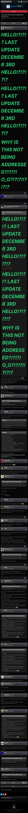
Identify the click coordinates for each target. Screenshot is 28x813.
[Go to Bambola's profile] (2, 520)
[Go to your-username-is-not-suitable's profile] (2, 207)
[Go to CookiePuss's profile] (2, 769)
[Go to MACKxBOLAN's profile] (2, 581)
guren (5, 528)
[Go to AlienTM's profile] (2, 412)
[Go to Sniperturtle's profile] (2, 476)
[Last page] (26, 23)
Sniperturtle (7, 476)
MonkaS (6, 710)
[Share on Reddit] (5, 794)
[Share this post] (26, 28)
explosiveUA (7, 460)
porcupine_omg (6, 18)
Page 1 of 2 (14, 23)
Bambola (6, 520)
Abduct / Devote (7, 676)
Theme (13, 804)
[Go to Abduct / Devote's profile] (2, 677)
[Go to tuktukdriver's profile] (2, 695)
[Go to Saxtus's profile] (2, 387)
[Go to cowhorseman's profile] (2, 684)
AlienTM (6, 411)
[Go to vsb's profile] (2, 196)
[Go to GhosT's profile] (2, 568)
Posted (8, 28)
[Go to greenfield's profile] (2, 507)
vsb (5, 196)
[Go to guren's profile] (2, 529)
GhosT (5, 567)
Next (23, 23)
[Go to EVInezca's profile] (2, 743)
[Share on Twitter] (1, 794)
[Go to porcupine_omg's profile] (2, 28)
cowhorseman (7, 683)
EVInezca (6, 742)
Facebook (14, 807)
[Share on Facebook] (3, 794)
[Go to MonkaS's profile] (2, 711)
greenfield (6, 506)
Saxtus (5, 386)
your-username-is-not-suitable (11, 206)
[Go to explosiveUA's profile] (2, 461)
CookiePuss (7, 769)
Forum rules (14, 11)
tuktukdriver (7, 694)
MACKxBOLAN (7, 580)
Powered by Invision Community (14, 811)
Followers (13, 786)
